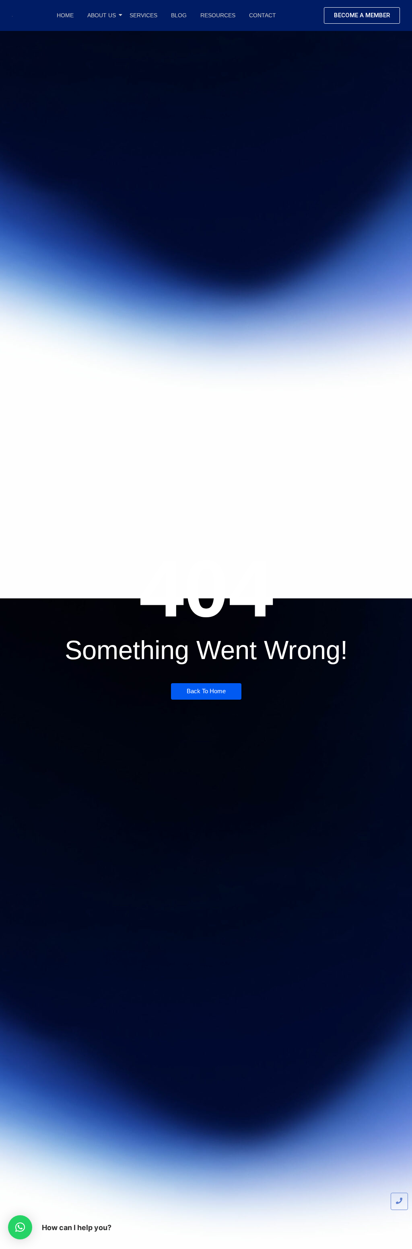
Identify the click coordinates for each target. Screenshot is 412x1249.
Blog (179, 15)
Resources (217, 15)
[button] (20, 1227)
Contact (262, 15)
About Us (101, 15)
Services (143, 15)
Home (65, 15)
